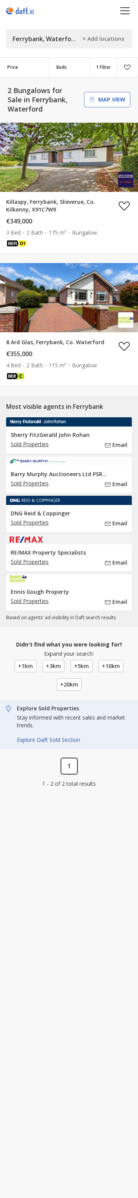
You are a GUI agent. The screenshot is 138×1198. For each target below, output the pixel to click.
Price (12, 67)
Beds (61, 67)
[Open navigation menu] (125, 10)
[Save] (127, 67)
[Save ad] (124, 205)
